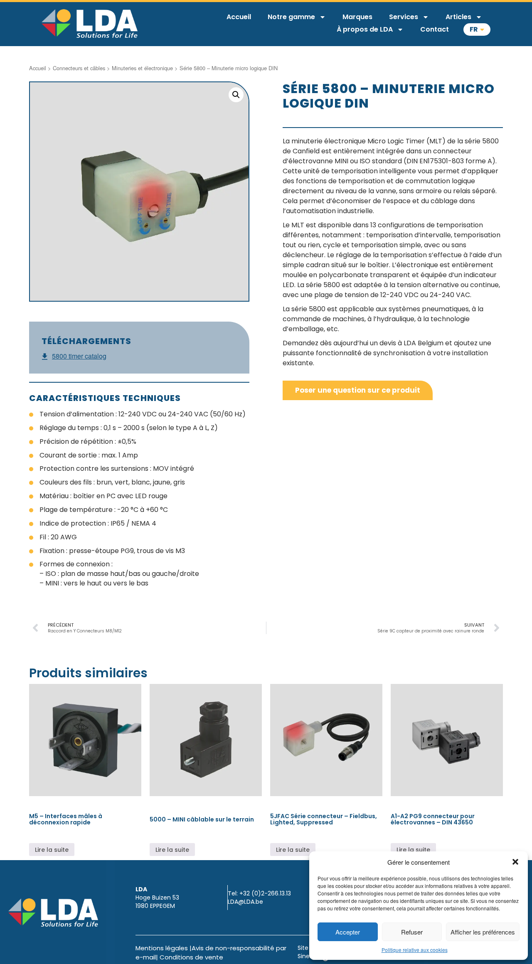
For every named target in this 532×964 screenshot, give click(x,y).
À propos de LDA (365, 29)
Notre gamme (291, 17)
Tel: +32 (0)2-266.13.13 (259, 893)
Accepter (347, 931)
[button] (515, 862)
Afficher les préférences (483, 931)
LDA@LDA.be (245, 902)
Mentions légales (161, 948)
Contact (434, 29)
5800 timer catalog (79, 356)
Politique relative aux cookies (415, 949)
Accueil (239, 17)
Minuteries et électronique (142, 68)
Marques (357, 17)
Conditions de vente (191, 957)
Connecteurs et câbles (79, 68)
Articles (458, 17)
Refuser (412, 931)
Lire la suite (52, 850)
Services (403, 17)
